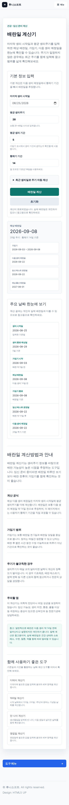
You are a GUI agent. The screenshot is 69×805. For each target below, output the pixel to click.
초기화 (34, 201)
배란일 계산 (35, 191)
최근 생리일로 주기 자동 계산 (32, 179)
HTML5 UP (19, 792)
